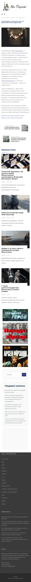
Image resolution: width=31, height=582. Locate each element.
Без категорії (4, 459)
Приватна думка (5, 485)
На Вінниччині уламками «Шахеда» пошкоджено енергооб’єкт (18, 139)
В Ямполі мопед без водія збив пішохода (12, 213)
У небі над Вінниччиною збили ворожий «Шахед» (12, 127)
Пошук (24, 374)
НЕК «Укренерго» (17, 51)
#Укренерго (19, 118)
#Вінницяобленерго (17, 115)
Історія (3, 468)
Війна (20, 17)
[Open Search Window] (2, 14)
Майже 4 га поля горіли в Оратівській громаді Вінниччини (12, 250)
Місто (2, 477)
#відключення (6, 115)
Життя (3, 465)
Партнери (4, 483)
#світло (12, 118)
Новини (23, 17)
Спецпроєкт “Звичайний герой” (9, 489)
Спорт (3, 495)
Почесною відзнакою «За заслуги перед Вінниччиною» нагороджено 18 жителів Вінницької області (12, 175)
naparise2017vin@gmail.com (8, 566)
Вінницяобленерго (8, 80)
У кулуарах (4, 497)
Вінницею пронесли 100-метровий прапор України (14, 516)
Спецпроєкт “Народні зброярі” (9, 492)
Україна (3, 500)
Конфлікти (4, 471)
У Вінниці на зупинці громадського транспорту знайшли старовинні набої (15, 413)
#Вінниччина (5, 118)
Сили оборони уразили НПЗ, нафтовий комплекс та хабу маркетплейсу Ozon (13, 406)
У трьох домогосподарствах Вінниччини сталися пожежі (10, 288)
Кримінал (9, 217)
